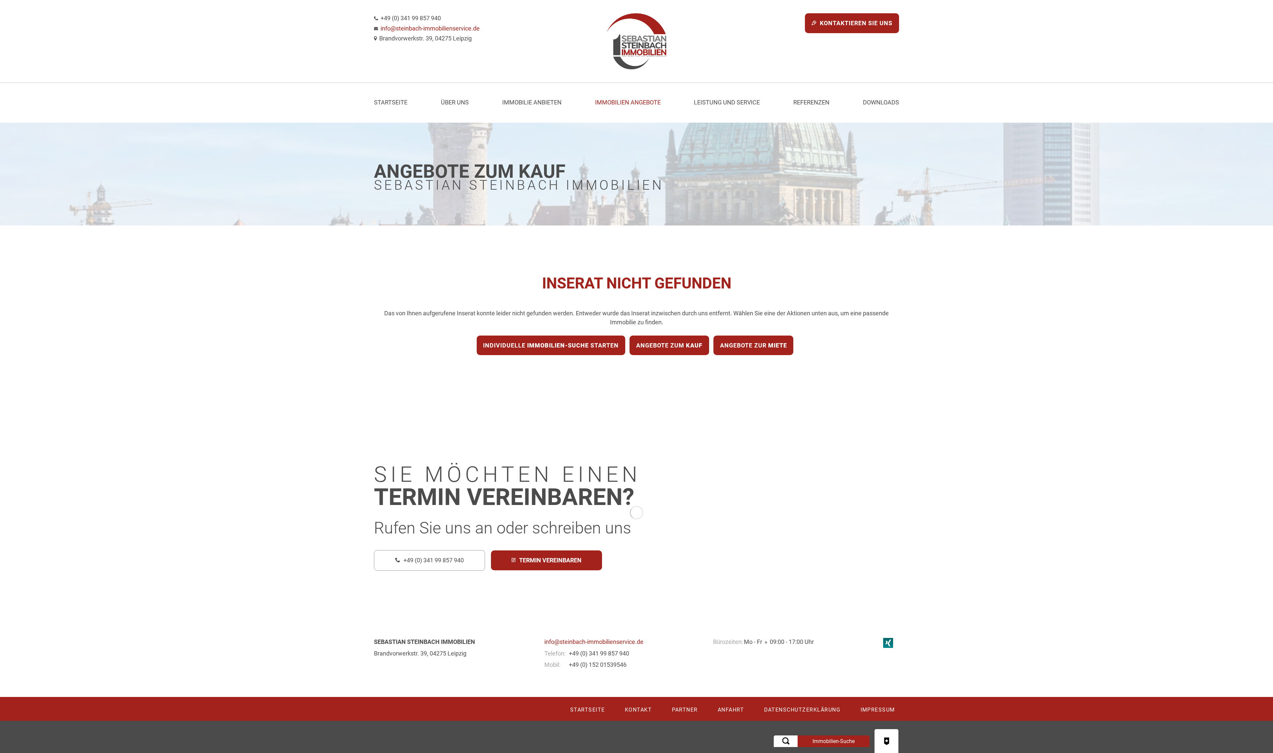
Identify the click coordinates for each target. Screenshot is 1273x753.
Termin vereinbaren (550, 560)
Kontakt (638, 710)
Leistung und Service (727, 102)
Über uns (455, 102)
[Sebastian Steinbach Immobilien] (636, 41)
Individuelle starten (551, 345)
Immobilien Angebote (628, 102)
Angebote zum (669, 345)
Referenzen (811, 102)
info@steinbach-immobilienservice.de (430, 28)
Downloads (881, 102)
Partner (685, 710)
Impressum (878, 710)
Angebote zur (753, 345)
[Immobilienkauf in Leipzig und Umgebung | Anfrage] (886, 741)
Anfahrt (731, 710)
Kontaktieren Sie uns (856, 23)
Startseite (390, 102)
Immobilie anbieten (532, 102)
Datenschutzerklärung (802, 710)
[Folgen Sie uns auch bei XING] (888, 641)
